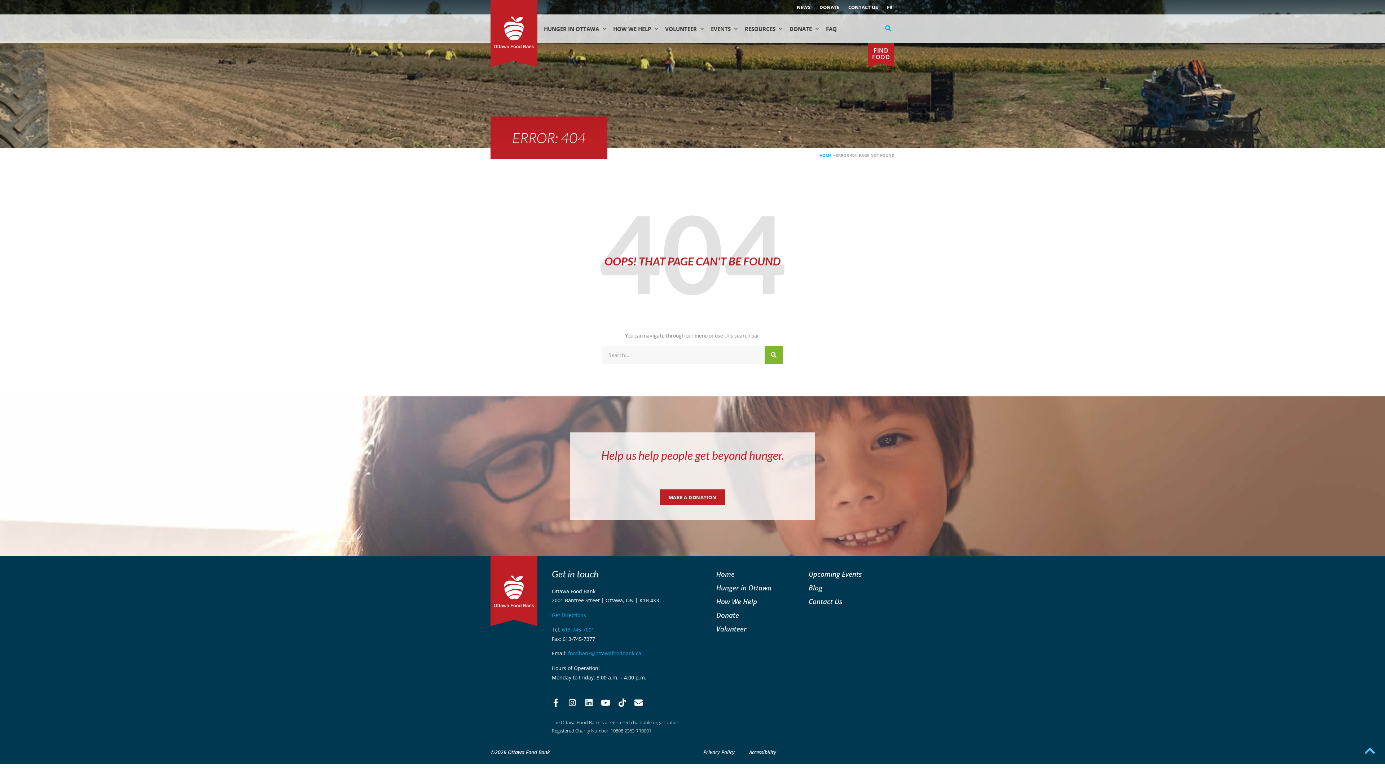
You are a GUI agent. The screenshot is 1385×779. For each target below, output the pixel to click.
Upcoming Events (835, 574)
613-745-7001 (578, 629)
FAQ (831, 28)
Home (825, 155)
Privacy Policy (719, 752)
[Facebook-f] (556, 703)
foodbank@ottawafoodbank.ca (604, 653)
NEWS (803, 7)
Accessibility (762, 752)
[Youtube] (605, 703)
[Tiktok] (622, 703)
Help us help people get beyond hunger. (692, 455)
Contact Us (863, 7)
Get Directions (569, 615)
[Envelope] (638, 703)
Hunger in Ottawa (571, 28)
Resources (760, 28)
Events (721, 28)
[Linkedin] (589, 703)
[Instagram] (572, 703)
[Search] (774, 355)
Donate (829, 7)
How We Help (632, 28)
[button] (888, 28)
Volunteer (681, 28)
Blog (815, 588)
